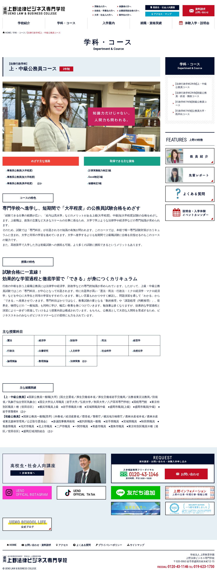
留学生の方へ (125, 15)
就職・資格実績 (151, 23)
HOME (8, 33)
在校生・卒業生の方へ (104, 10)
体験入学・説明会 (197, 23)
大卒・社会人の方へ (103, 15)
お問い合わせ (202, 10)
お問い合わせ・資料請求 (38, 545)
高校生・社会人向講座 (164, 7)
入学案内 (109, 23)
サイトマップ (137, 545)
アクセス (63, 545)
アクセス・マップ (162, 14)
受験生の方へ (100, 6)
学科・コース (66, 23)
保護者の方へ (125, 6)
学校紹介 (24, 23)
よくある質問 (83, 545)
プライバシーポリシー (110, 545)
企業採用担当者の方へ (129, 10)
